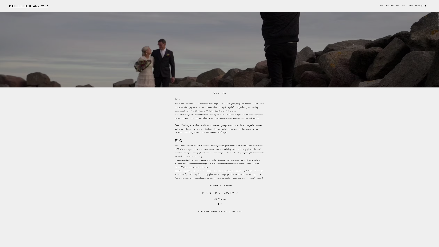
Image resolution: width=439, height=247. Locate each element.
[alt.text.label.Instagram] (422, 5)
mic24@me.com (220, 199)
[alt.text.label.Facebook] (425, 5)
